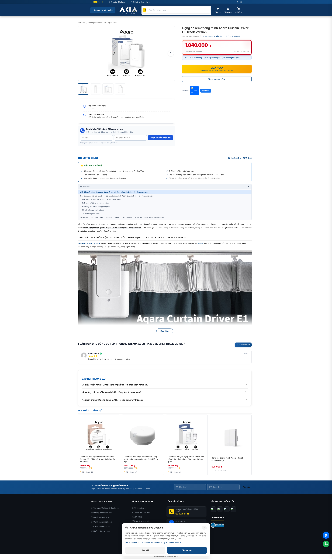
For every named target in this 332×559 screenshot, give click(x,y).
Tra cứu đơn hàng (118, 2)
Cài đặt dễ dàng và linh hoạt (93, 210)
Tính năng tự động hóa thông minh (95, 203)
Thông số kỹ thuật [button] (233, 36)
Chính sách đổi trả (101, 517)
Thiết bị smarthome (95, 23)
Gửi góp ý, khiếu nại (140, 521)
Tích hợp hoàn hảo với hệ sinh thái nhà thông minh (101, 199)
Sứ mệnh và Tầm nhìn (141, 512)
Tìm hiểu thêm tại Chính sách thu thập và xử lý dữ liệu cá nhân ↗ (153, 542)
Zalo (195, 91)
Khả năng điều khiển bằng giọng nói (96, 207)
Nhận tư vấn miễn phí (160, 137)
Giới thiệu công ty (139, 508)
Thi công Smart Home (141, 2)
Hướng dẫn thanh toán (102, 512)
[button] (171, 53)
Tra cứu (246, 487)
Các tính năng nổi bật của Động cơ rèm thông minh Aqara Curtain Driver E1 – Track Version (116, 196)
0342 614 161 (98, 2)
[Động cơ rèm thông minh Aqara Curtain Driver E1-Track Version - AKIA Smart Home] (126, 53)
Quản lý (145, 550)
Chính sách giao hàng (102, 522)
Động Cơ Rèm (110, 23)
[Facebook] (213, 509)
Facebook (205, 91)
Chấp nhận (187, 550)
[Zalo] (227, 509)
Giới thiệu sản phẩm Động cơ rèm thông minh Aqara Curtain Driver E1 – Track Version (114, 192)
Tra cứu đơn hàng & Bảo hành (106, 508)
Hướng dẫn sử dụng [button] (241, 158)
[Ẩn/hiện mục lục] (248, 186)
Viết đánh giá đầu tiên (213, 36)
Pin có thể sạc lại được (90, 214)
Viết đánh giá (244, 345)
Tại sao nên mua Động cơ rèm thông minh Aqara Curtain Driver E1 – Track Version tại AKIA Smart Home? (122, 217)
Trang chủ (82, 23)
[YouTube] (220, 509)
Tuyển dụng (137, 517)
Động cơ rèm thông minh (89, 243)
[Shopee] (233, 509)
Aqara (200, 243)
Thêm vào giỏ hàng (216, 79)
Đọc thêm (164, 331)
